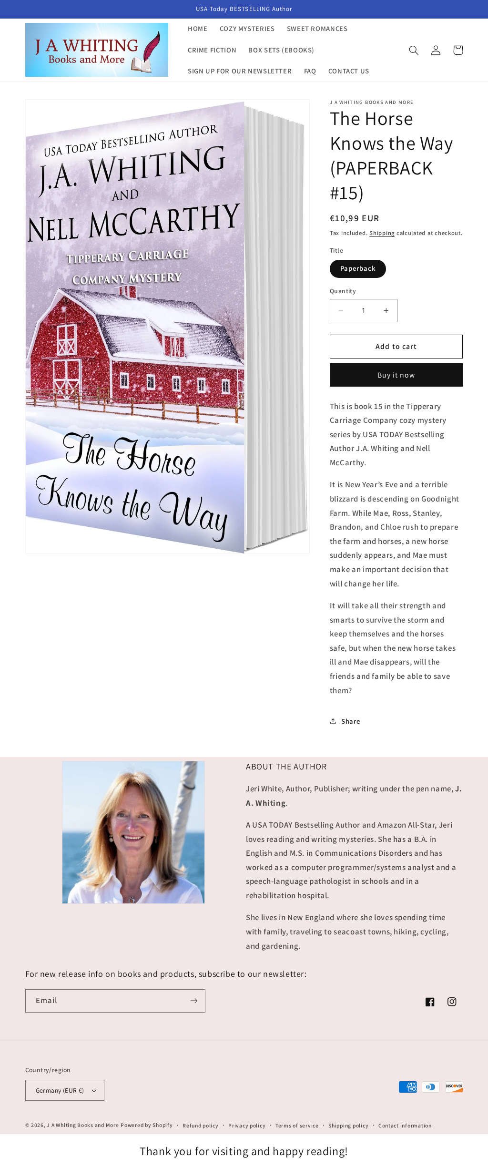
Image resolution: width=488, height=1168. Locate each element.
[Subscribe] (193, 1001)
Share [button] (350, 721)
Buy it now (396, 375)
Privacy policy (246, 1125)
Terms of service (297, 1125)
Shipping (382, 233)
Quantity (343, 291)
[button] (414, 50)
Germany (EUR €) (60, 1090)
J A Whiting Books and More (83, 1124)
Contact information (405, 1125)
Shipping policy (348, 1125)
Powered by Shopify (147, 1124)
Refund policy (201, 1125)
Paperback (358, 268)
